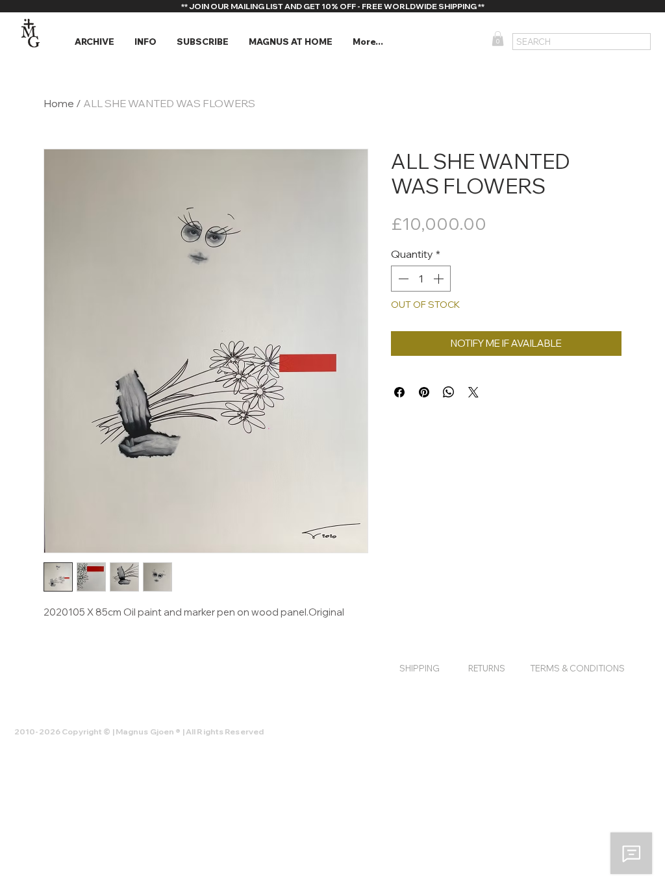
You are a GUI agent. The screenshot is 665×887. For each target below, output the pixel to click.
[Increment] (440, 278)
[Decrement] (402, 278)
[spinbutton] (421, 278)
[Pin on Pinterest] (424, 392)
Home (59, 103)
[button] (94, 42)
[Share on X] (473, 392)
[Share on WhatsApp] (449, 392)
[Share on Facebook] (399, 392)
